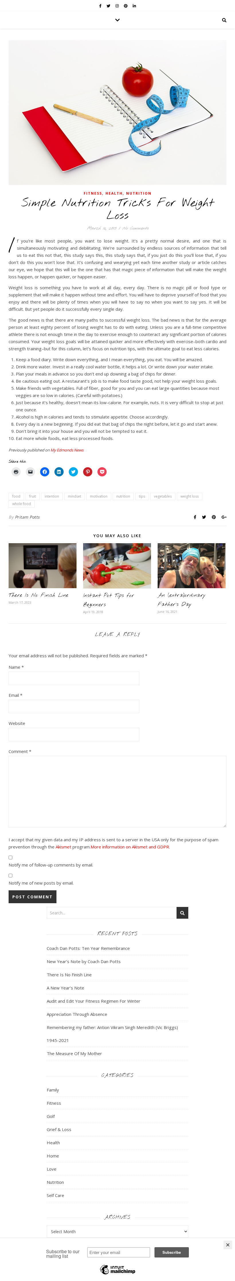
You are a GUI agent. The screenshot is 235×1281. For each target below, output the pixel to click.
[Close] (228, 1245)
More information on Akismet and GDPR (130, 847)
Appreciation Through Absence (77, 1014)
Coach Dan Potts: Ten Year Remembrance (88, 948)
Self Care (55, 1195)
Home (53, 1156)
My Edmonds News (66, 450)
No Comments (135, 228)
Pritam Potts (27, 517)
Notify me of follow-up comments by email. (51, 865)
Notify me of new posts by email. (41, 883)
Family (53, 1090)
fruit (32, 496)
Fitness (93, 193)
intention (52, 496)
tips (142, 496)
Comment (20, 751)
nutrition (123, 496)
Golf (51, 1116)
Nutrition (139, 193)
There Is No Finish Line (38, 595)
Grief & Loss (59, 1129)
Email (15, 695)
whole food (21, 503)
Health (114, 193)
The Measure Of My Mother (74, 1053)
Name (16, 667)
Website (17, 723)
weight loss (190, 496)
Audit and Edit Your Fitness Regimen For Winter (93, 1001)
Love (51, 1169)
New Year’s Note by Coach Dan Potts (84, 961)
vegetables (163, 496)
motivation (98, 496)
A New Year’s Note (65, 988)
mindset (74, 496)
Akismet (63, 847)
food (16, 496)
